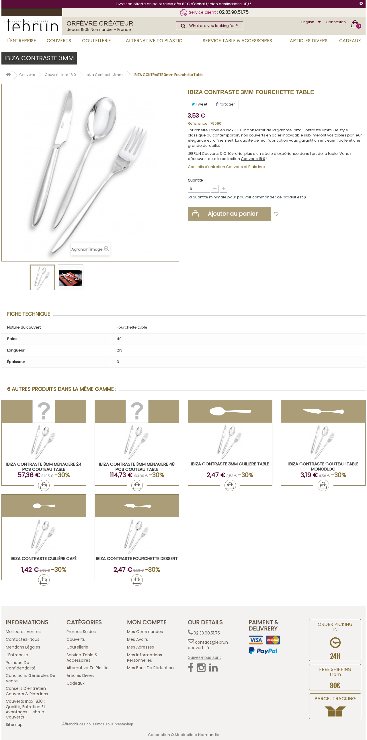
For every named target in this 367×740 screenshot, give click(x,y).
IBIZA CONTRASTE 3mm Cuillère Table (230, 464)
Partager (226, 104)
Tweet (201, 104)
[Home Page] (8, 75)
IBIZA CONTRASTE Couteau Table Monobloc (323, 466)
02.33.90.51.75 (234, 12)
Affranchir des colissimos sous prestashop (97, 724)
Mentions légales (23, 647)
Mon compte (147, 622)
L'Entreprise (21, 40)
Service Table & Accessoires (237, 40)
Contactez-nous (22, 639)
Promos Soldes (81, 631)
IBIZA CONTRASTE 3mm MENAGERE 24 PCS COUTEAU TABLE (43, 466)
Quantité (195, 180)
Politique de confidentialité (21, 665)
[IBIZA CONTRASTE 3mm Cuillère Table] (230, 442)
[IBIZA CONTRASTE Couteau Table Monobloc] (323, 442)
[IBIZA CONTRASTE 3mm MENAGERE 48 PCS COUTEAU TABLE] (137, 442)
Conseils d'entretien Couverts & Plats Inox (27, 691)
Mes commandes (145, 631)
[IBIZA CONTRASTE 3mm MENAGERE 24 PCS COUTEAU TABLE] (44, 442)
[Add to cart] (44, 485)
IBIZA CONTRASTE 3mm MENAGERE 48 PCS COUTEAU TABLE (137, 466)
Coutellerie (96, 40)
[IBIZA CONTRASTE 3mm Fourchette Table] (42, 278)
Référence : (198, 123)
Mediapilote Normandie (197, 734)
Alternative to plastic (154, 40)
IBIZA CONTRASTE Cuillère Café (44, 558)
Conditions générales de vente (30, 678)
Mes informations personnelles (144, 657)
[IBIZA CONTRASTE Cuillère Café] (44, 536)
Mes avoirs (137, 639)
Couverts (59, 40)
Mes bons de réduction (150, 668)
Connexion (336, 22)
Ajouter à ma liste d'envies (307, 214)
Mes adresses (140, 647)
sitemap (14, 724)
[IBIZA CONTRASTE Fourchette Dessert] (137, 536)
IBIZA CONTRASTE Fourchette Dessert (137, 558)
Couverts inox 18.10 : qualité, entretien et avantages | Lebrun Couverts (25, 709)
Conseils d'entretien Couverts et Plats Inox (227, 166)
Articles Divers (308, 40)
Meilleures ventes (23, 631)
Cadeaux (350, 40)
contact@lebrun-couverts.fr (209, 645)
